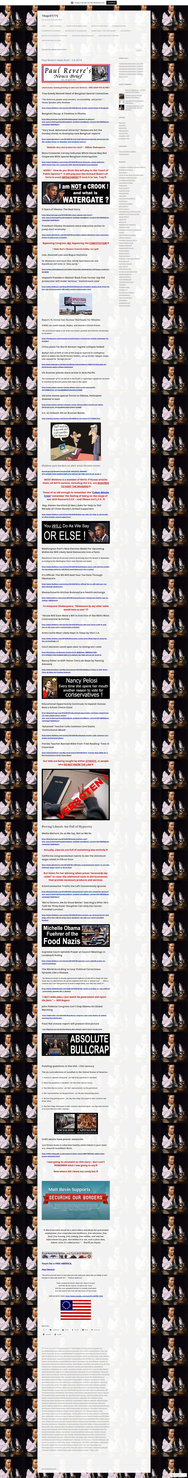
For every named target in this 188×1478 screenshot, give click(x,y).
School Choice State (48, 1432)
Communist (70, 1366)
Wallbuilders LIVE (124, 303)
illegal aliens (83, 1387)
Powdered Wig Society (126, 248)
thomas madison (130, 95)
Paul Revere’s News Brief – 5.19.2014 (131, 69)
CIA (87, 1361)
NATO (76, 1406)
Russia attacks (63, 1429)
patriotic (59, 1419)
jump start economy (90, 1393)
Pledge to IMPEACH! (125, 245)
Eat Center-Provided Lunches (91, 1374)
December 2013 (124, 136)
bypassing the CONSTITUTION (81, 1359)
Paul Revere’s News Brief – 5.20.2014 (131, 66)
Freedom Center (124, 191)
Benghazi (48, 1356)
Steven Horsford (69, 1437)
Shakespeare (89, 1432)
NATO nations (83, 1406)
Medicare (93, 1400)
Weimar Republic (124, 306)
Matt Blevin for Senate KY (127, 225)
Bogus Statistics (104, 1356)
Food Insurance (124, 188)
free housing (46, 1385)
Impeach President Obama (96, 1387)
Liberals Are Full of (54, 1398)
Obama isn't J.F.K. (80, 1411)
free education (95, 1382)
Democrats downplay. (93, 1372)
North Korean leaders (58, 1408)
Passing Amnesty (80, 1416)
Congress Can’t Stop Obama (84, 1366)
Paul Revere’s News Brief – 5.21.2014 (131, 64)
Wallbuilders (123, 300)
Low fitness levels (96, 1398)
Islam (87, 1390)
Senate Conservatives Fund (128, 272)
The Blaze (122, 285)
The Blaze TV (123, 290)
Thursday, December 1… (133, 106)
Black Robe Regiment (126, 170)
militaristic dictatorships (49, 1403)
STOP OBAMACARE (125, 279)
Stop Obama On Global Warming (95, 1437)
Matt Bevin (69, 1400)
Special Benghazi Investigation (84, 1434)
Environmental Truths (57, 1377)
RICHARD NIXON (79, 1427)
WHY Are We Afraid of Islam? (51, 40)
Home (44, 26)
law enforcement (74, 1395)
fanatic (87, 1377)
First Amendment (56, 1380)
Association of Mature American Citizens (132, 167)
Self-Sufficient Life (125, 269)
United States (94, 1442)
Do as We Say (54, 1374)
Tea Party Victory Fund (126, 282)
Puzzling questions (73, 1424)
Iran (65, 1390)
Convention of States (75, 1369)
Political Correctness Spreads (55, 1421)
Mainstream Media (48, 1400)
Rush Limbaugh (52, 1429)
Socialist (70, 1434)
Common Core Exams (59, 1366)
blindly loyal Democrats (90, 1356)
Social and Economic (60, 1434)
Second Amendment (77, 1432)
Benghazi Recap (57, 1356)
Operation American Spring (128, 240)
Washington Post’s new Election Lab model (56, 1447)
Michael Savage (124, 227)
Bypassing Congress (64, 1359)
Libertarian (83, 1398)
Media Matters (78, 1400)
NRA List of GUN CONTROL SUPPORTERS (54, 36)
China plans (81, 1361)
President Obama (71, 1421)
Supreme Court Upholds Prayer (62, 1440)
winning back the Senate (80, 1450)
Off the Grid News (125, 238)
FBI (91, 1377)
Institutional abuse (48, 1390)
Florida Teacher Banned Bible (72, 1380)
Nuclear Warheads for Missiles (58, 1411)
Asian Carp (50, 1353)
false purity (80, 1377)
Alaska (78, 1348)
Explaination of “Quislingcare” (76, 31)
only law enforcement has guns (82, 1413)
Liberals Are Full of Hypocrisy (69, 1398)
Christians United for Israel (128, 178)
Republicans (70, 1427)
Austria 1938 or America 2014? (76, 26)
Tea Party (77, 1440)
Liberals (44, 1398)
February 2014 (123, 131)
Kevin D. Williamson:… (132, 90)
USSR (80, 1445)
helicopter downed (99, 1385)
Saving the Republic (125, 264)
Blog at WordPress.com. (49, 1469)
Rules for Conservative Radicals (129, 259)
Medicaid (86, 1400)
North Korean (46, 1408)
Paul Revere (74, 1419)
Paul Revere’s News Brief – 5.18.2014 (131, 71)
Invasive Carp (59, 1390)
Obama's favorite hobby (94, 1411)
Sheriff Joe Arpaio (47, 1434)
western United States (85, 1447)
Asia (102, 1351)
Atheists (57, 1353)
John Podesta (79, 1393)
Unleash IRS (53, 1445)
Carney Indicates (52, 1361)
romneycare (89, 1427)
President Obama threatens (87, 1421)
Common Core (46, 1366)
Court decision (87, 1369)
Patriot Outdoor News (126, 243)
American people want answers (68, 1351)
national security (68, 1406)
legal (105, 1395)
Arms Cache (84, 1351)
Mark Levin (122, 222)
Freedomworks (124, 193)
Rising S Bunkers (124, 256)
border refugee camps (49, 1359)
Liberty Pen (122, 219)
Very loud (86, 1445)
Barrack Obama (80, 1353)
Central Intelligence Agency (68, 1361)
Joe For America (124, 209)
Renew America (124, 253)
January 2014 (123, 133)
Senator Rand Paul (125, 274)
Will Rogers (53, 1450)
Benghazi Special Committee (73, 1356)
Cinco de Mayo (93, 1361)
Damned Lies (60, 1372)
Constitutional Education (127, 180)
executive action (70, 1377)
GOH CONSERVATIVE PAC (127, 198)
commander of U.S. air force (100, 1364)
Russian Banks (73, 1429)
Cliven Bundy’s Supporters (81, 1364)
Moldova (50, 1406)
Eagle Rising (123, 185)
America (83, 1348)
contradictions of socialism (59, 1369)
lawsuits (83, 1395)
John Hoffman (69, 1393)
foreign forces (95, 1380)
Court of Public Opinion (100, 1369)
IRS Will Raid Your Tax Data (76, 1390)
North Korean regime (73, 1408)
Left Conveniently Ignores (94, 1395)
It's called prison (99, 1390)
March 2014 (123, 128)
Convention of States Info (51, 31)
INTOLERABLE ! (123, 206)
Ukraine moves (76, 1442)
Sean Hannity (65, 1432)
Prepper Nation (124, 251)
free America (54, 1382)
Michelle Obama (102, 1400)
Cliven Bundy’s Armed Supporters (61, 1364)
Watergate (73, 1447)
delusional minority (71, 1372)
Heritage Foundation (126, 204)
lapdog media (60, 1395)
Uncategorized (63, 1348)
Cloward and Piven (119, 26)
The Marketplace (124, 295)
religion (89, 1424)
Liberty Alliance (124, 217)
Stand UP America (125, 277)
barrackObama (91, 1353)
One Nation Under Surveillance (83, 36)
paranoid (71, 1416)
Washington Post (95, 1445)
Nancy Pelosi (58, 1406)
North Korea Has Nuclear (101, 1406)
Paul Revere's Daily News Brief (88, 1419)
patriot (53, 1419)
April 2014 (122, 125)
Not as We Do (85, 1408)
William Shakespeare (64, 1450)
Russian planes (84, 1429)
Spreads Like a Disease (55, 1437)
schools (58, 1432)
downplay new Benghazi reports (70, 1374)
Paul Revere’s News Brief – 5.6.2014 (62, 60)
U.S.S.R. (67, 1442)
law (67, 1395)
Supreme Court (47, 1440)
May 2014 (122, 123)
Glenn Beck (72, 1385)
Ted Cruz (84, 1440)
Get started (111, 2)
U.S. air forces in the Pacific (56, 1442)
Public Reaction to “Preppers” (109, 36)
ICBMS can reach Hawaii (70, 1387)
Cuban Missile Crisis (48, 1372)
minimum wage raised (65, 1403)
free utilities (63, 1385)
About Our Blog (56, 26)
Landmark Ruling (49, 1395)
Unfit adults (85, 1442)
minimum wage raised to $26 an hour (85, 1403)
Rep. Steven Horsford (58, 1427)
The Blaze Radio (124, 287)
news (90, 1406)
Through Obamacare (98, 1440)
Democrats (81, 1372)
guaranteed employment (84, 1385)
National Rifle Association (127, 235)
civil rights (102, 1361)
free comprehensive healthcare (79, 1382)
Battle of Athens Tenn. (99, 26)
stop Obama (80, 1437)
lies (89, 1398)
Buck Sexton (123, 172)
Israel (92, 1390)
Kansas (100, 1393)
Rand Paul (83, 1424)
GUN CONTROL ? (126, 31)
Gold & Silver (123, 201)
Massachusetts (60, 1400)
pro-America (53, 1424)
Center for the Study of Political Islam (131, 175)
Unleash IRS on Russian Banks (68, 1445)
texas (89, 1440)
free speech (55, 1385)
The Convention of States (127, 151)
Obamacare (46, 1413)
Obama (71, 1411)
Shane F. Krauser (100, 1432)
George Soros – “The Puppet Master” (103, 31)
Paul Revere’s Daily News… (135, 91)
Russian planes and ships (98, 1429)
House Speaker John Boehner (51, 1387)
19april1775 (50, 16)
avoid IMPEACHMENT (67, 1353)
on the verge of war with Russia (60, 1413)
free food (104, 1382)
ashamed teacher (94, 1351)
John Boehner (59, 1393)
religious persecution (100, 1424)
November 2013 (124, 138)
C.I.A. (93, 1359)
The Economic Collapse (126, 292)
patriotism (65, 1419)
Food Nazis (86, 1380)
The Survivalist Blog (125, 298)
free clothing (64, 1382)
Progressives (62, 1424)
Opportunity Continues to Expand (57, 1416)
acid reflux (128, 101)
